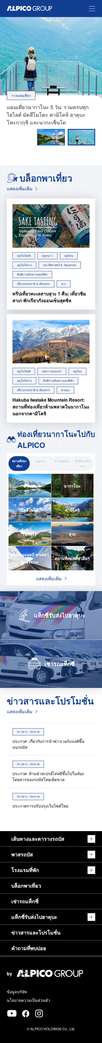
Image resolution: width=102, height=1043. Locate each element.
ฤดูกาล (40, 461)
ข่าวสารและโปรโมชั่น (35, 932)
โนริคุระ (29, 534)
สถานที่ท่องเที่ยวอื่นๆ (72, 558)
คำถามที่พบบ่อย (28, 948)
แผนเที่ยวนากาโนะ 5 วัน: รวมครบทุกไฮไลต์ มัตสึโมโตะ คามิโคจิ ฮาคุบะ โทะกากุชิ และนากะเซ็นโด (48, 114)
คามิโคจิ (72, 510)
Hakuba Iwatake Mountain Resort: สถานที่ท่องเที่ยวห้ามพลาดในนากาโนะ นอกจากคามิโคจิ (51, 407)
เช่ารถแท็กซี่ (25, 901)
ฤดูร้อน (68, 256)
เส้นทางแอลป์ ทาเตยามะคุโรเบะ (30, 558)
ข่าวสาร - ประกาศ (28, 732)
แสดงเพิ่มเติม (20, 188)
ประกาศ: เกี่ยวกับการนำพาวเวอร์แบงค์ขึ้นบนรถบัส (48, 744)
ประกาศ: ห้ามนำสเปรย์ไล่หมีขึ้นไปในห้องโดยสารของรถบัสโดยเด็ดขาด (48, 776)
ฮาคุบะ (65, 390)
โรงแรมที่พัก (25, 870)
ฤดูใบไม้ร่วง (24, 265)
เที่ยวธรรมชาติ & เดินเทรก (33, 284)
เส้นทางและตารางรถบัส (37, 838)
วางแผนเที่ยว (21, 95)
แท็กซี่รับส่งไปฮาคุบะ (34, 917)
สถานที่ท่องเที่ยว (19, 463)
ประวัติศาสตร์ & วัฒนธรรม (59, 265)
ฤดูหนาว (47, 256)
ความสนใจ (62, 461)
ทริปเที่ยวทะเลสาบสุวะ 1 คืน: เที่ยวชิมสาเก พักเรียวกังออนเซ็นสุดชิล (49, 297)
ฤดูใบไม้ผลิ (24, 256)
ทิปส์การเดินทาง (82, 463)
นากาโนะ (72, 486)
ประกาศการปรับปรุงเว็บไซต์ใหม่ (40, 806)
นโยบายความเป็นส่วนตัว (28, 1000)
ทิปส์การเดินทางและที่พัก (32, 274)
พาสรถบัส (22, 854)
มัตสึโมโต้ (29, 510)
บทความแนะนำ (52, 371)
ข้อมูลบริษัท (17, 991)
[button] (81, 137)
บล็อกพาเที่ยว (26, 885)
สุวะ (63, 284)
